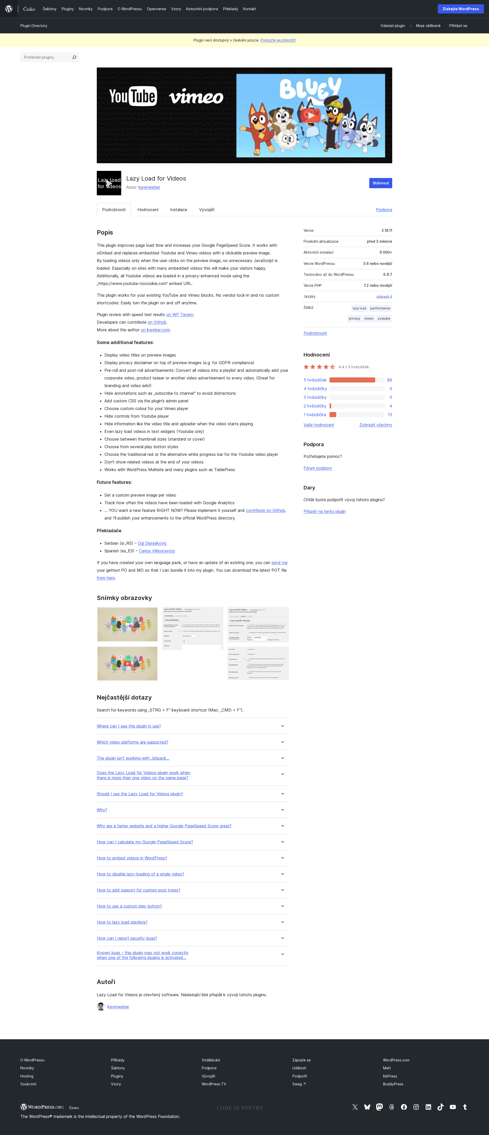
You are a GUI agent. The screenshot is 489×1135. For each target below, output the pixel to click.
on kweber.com (155, 329)
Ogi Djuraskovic (152, 543)
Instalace (178, 209)
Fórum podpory (318, 468)
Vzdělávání (211, 1060)
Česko (74, 1108)
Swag (299, 1084)
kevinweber (149, 187)
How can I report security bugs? (127, 938)
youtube (384, 318)
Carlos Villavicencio (157, 550)
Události (299, 1068)
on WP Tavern (179, 314)
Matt (387, 1068)
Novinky (27, 1068)
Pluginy (117, 1076)
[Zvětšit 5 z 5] (281, 653)
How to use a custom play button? (129, 906)
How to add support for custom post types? (138, 890)
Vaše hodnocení (319, 424)
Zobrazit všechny (375, 424)
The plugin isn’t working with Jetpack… (133, 758)
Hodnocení (148, 209)
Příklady (118, 1060)
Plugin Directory (33, 25)
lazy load (359, 308)
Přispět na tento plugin (325, 511)
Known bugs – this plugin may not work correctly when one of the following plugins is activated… (142, 955)
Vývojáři (206, 209)
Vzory (116, 1084)
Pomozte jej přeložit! (278, 40)
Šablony (118, 1068)
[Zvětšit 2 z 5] (151, 652)
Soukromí (28, 1084)
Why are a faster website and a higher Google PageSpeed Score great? (164, 826)
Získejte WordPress (461, 9)
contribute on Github (265, 510)
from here (106, 577)
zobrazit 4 (384, 296)
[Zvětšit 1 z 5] (151, 613)
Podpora (384, 209)
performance (380, 308)
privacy (354, 318)
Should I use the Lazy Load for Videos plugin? (140, 793)
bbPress (390, 1076)
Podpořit (299, 1076)
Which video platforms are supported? (132, 742)
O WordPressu (32, 1060)
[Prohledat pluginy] (74, 57)
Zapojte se (301, 1060)
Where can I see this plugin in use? (129, 726)
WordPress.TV (214, 1084)
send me (279, 562)
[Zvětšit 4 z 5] (281, 613)
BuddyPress (393, 1084)
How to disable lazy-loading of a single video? (140, 874)
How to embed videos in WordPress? (132, 858)
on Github (157, 322)
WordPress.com (396, 1060)
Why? (102, 810)
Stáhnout (381, 183)
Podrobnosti (114, 209)
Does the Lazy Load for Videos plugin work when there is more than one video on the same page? (143, 775)
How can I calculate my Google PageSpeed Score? (145, 842)
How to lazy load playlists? (122, 922)
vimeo (369, 318)
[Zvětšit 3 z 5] (216, 613)
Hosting (26, 1076)
